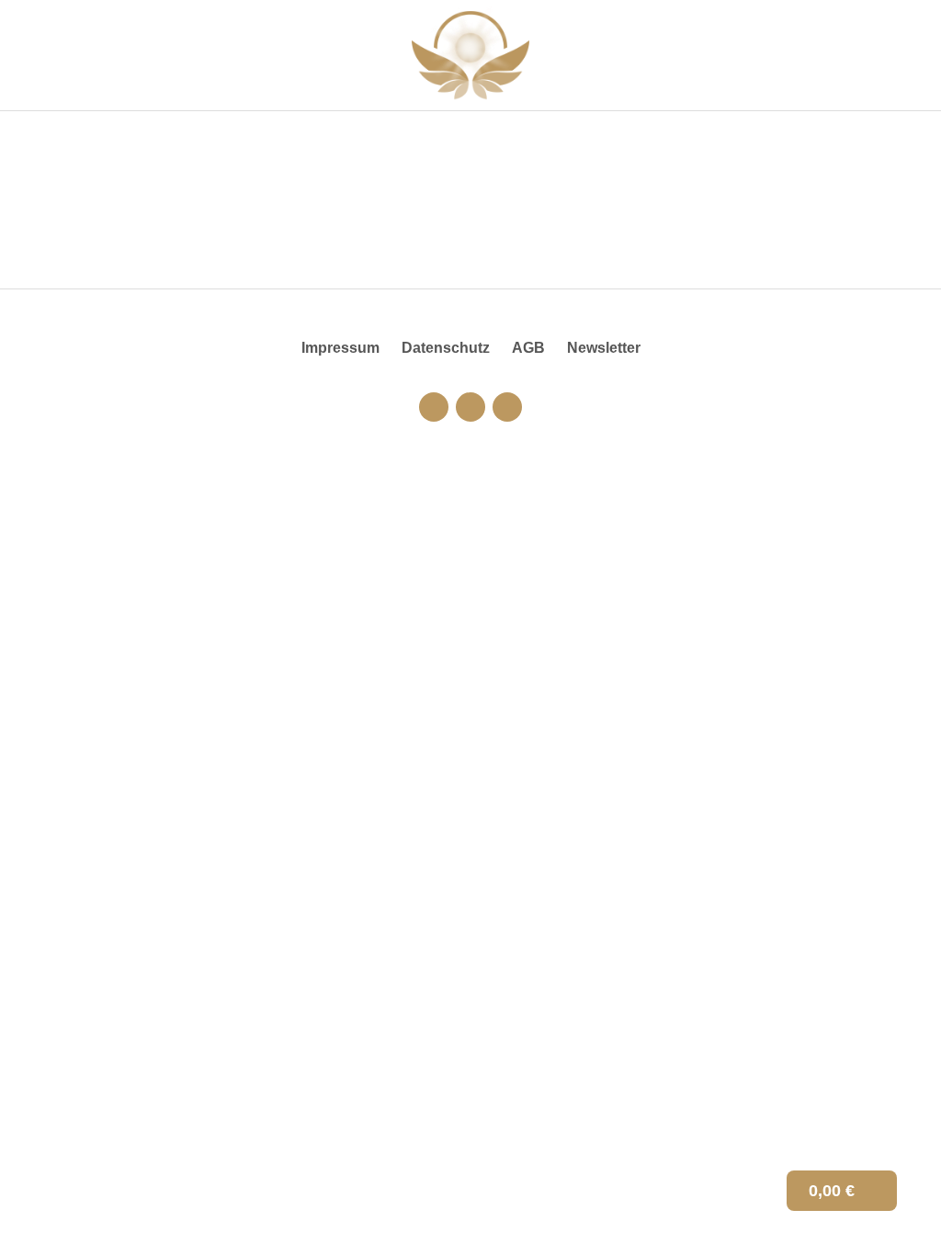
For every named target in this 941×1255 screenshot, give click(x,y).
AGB (528, 348)
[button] (910, 56)
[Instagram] (433, 407)
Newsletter (604, 348)
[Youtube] (470, 407)
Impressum (340, 348)
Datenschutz (446, 348)
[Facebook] (507, 407)
